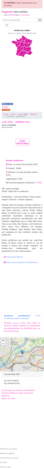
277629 (38, 182)
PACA (13, 114)
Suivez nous (8, 104)
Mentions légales (7, 453)
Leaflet (41, 370)
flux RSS (7, 110)
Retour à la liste (8, 398)
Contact (3, 462)
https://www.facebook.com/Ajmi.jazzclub (23, 262)
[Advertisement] (22, 79)
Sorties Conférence (14, 160)
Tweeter (5, 107)
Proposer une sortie (8, 449)
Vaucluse (21, 114)
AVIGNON (33, 114)
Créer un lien (5, 467)
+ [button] (3, 340)
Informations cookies (9, 458)
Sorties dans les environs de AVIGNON (18, 390)
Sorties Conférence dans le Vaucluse (17, 393)
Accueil (5, 114)
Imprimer (5, 396)
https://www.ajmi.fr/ (14, 257)
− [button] (3, 343)
